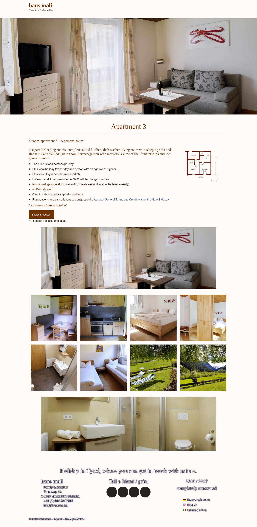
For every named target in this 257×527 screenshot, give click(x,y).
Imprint (58, 519)
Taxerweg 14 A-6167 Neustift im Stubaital (60, 493)
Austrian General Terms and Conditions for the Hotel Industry (131, 199)
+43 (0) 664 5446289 (58, 500)
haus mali (40, 5)
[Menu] (224, 12)
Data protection (74, 519)
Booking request (41, 214)
